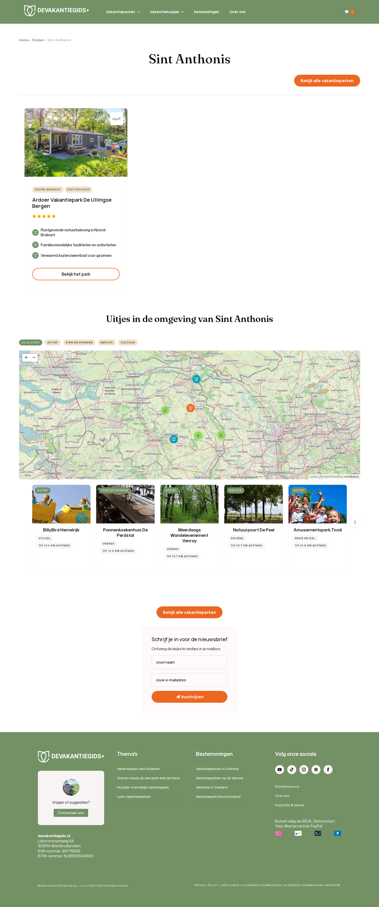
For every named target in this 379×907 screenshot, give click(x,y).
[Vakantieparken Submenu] (137, 11)
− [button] (34, 357)
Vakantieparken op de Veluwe (219, 778)
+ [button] (26, 357)
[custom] (291, 769)
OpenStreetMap (333, 476)
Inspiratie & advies (289, 805)
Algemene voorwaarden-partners (312, 885)
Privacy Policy (206, 885)
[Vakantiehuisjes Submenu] (181, 11)
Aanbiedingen (206, 11)
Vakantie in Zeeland (212, 787)
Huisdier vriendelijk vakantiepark (143, 787)
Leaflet (314, 476)
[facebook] (328, 769)
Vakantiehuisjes (164, 11)
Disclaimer (230, 885)
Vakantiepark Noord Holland (218, 796)
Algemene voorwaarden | (263, 885)
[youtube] (279, 769)
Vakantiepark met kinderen (138, 769)
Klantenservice (287, 786)
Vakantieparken (120, 11)
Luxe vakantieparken (134, 796)
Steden (38, 40)
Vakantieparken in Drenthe (217, 769)
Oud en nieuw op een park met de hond (148, 778)
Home (24, 40)
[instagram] (303, 769)
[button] (355, 522)
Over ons (237, 11)
